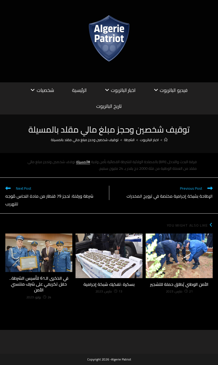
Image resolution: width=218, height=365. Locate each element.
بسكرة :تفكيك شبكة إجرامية (109, 284)
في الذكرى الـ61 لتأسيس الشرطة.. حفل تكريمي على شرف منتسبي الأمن (38, 284)
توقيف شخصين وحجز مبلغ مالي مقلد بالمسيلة (85, 140)
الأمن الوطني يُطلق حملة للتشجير (179, 284)
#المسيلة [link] (83, 161)
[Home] (165, 140)
